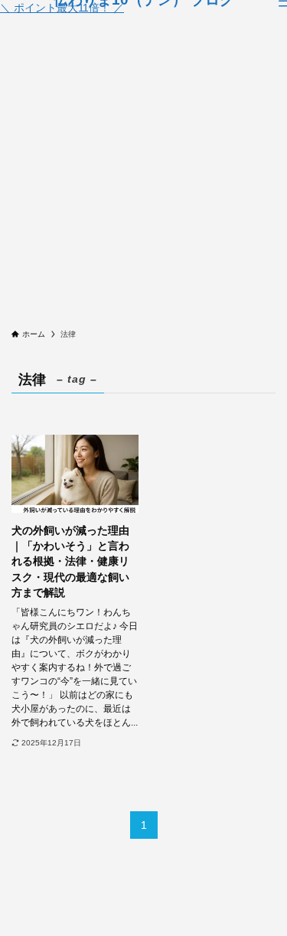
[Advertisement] (143, 177)
